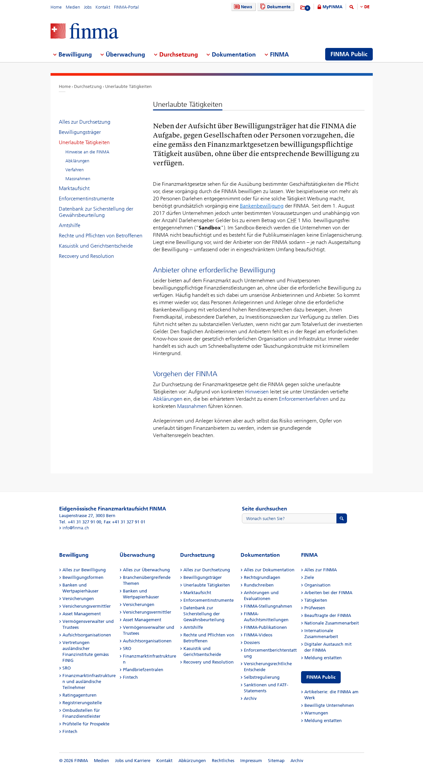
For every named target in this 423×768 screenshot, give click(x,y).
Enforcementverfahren (303, 399)
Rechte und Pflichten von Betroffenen (100, 235)
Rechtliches (223, 760)
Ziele (309, 577)
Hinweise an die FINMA (87, 151)
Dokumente (278, 6)
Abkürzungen (192, 760)
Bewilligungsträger (80, 132)
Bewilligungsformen (82, 577)
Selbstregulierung (262, 677)
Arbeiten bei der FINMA (328, 592)
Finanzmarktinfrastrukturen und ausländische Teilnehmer (89, 681)
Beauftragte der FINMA (327, 615)
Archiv (250, 698)
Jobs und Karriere (132, 760)
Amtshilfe (69, 225)
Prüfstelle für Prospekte (85, 723)
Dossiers (252, 642)
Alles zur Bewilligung (84, 569)
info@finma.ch (75, 527)
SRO (66, 668)
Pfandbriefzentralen (143, 669)
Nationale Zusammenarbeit (331, 623)
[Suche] (351, 8)
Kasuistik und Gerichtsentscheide (96, 246)
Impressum (251, 760)
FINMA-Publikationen (265, 627)
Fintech (69, 731)
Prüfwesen (314, 607)
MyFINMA (332, 6)
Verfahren (74, 169)
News (246, 6)
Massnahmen (192, 406)
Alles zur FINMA (320, 569)
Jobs (88, 7)
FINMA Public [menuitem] (348, 54)
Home (56, 7)
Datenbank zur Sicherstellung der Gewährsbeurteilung (96, 212)
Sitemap (276, 760)
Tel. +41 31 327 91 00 (80, 521)
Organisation (317, 585)
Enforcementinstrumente (86, 198)
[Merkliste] (303, 8)
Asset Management (81, 613)
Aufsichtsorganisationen (86, 634)
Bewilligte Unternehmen (329, 705)
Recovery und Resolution (86, 256)
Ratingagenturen (79, 695)
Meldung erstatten (323, 657)
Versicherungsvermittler (86, 606)
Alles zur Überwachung (146, 569)
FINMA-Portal (126, 7)
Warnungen (316, 712)
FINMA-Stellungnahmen (268, 606)
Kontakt (103, 7)
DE (366, 6)
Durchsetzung (88, 86)
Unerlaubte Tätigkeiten (128, 86)
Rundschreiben (259, 585)
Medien (73, 7)
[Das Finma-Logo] (85, 31)
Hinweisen (257, 391)
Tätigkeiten (315, 600)
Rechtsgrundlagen (262, 577)
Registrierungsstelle (82, 702)
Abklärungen (167, 399)
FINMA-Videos (258, 634)
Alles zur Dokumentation (269, 569)
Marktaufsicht (74, 188)
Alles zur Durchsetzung (84, 122)
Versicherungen (78, 598)
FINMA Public (320, 677)
